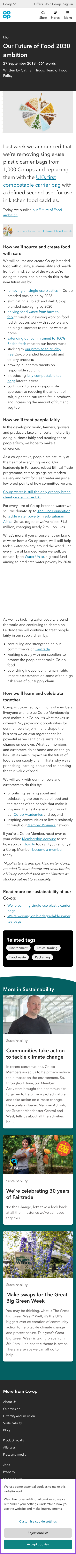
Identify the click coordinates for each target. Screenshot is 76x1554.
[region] (38, 1516)
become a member (47, 849)
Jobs (6, 1465)
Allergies (9, 1447)
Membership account (39, 839)
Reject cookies (37, 1533)
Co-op (7, 4)
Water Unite (34, 556)
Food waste (17, 957)
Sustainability (12, 1423)
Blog (7, 37)
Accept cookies (38, 1544)
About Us (9, 1402)
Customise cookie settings (38, 1521)
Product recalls (13, 1440)
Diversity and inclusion (19, 1416)
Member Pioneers (41, 825)
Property (9, 1472)
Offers (38, 4)
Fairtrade (42, 649)
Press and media (14, 1454)
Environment (18, 948)
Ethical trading (47, 948)
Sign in (68, 4)
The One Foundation (53, 511)
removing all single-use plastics (32, 290)
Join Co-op (53, 4)
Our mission (11, 1409)
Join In (29, 844)
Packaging (42, 957)
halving (13, 312)
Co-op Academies (28, 814)
